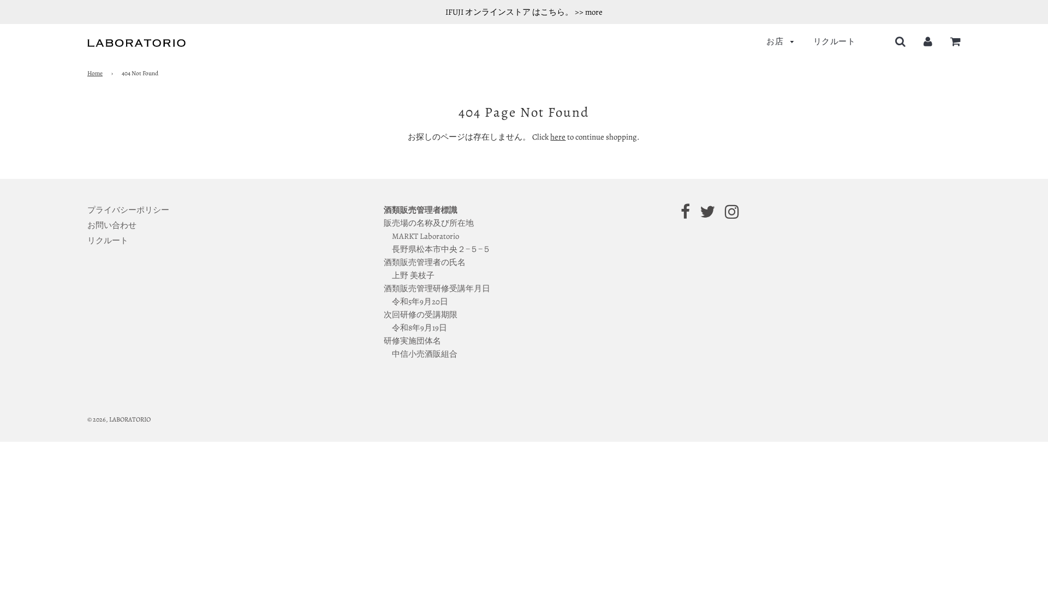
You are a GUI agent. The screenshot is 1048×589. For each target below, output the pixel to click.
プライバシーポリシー (128, 210)
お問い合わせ (111, 225)
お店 (775, 41)
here (557, 136)
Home (95, 73)
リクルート (834, 41)
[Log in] (928, 41)
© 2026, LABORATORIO (119, 419)
